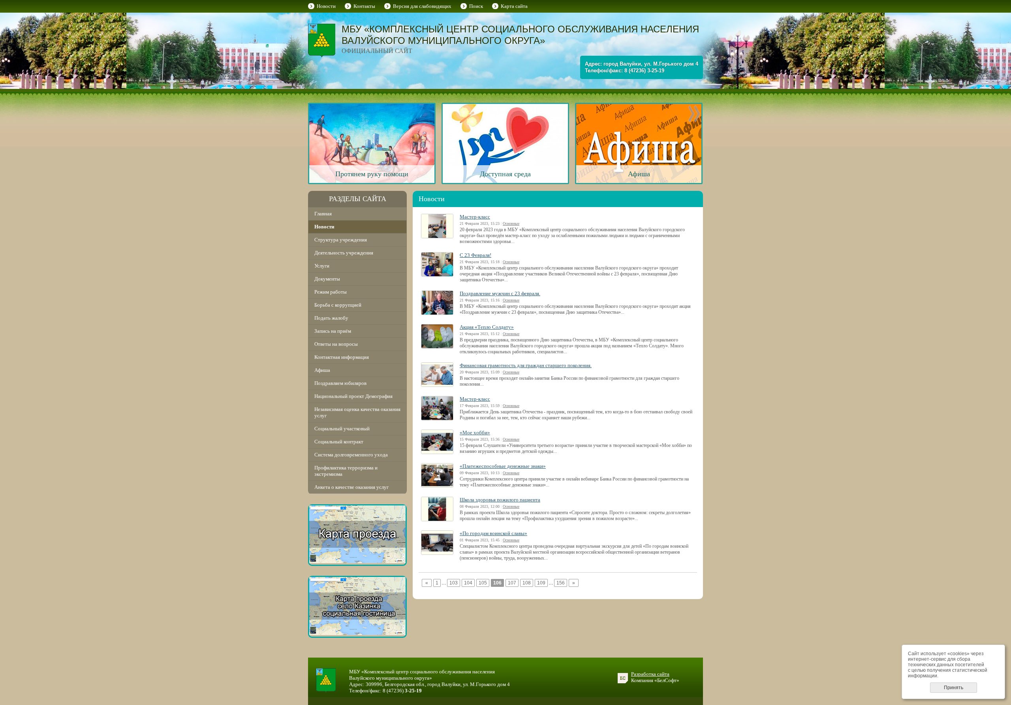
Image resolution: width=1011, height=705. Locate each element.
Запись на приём (332, 331)
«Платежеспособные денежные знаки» (503, 466)
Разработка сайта (650, 674)
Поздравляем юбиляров (340, 383)
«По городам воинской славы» (493, 533)
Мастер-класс (475, 217)
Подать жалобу (331, 318)
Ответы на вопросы (336, 344)
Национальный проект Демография (353, 396)
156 (560, 583)
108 (526, 583)
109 (541, 583)
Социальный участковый (342, 429)
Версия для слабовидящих (422, 6)
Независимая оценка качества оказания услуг (357, 412)
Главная (323, 214)
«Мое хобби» (475, 432)
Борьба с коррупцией (337, 305)
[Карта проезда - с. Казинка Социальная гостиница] (357, 633)
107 (512, 583)
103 (453, 583)
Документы (327, 279)
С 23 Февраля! (475, 255)
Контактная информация (341, 357)
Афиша (322, 370)
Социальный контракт (338, 442)
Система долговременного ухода (351, 455)
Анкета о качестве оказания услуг (351, 487)
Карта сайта (514, 6)
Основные (511, 223)
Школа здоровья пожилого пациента (500, 500)
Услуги (321, 266)
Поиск (476, 6)
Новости (326, 6)
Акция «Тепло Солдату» (487, 327)
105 (483, 583)
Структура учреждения (340, 240)
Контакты (364, 6)
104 (468, 583)
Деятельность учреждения (343, 253)
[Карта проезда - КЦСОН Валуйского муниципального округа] (357, 561)
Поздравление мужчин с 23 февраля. (500, 293)
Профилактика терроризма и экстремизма (346, 471)
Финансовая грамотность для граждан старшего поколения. (526, 365)
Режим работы (330, 292)
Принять (953, 687)
